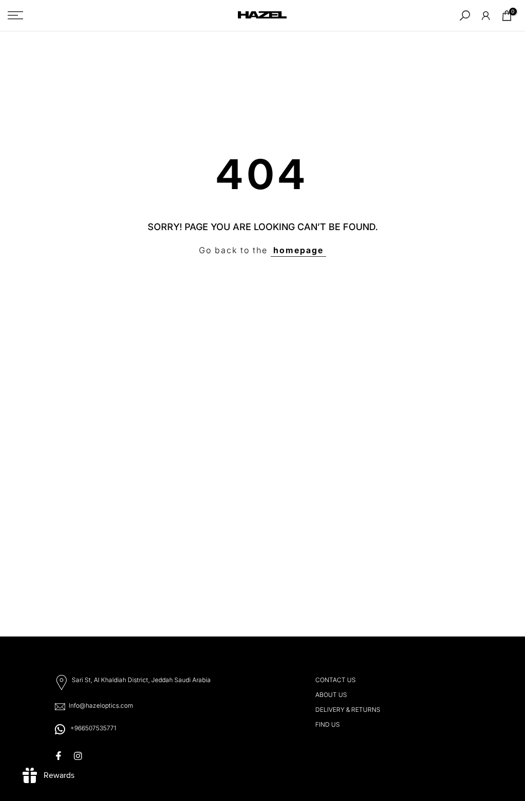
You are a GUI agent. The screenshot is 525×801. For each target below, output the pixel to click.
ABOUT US (331, 695)
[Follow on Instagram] (78, 756)
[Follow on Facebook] (58, 756)
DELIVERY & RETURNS (347, 709)
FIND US (327, 724)
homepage (298, 250)
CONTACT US (335, 680)
